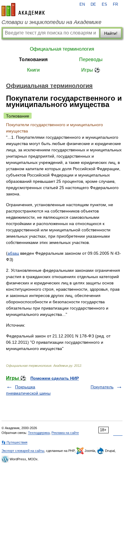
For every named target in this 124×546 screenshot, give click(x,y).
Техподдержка (39, 433)
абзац (13, 253)
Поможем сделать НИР (54, 378)
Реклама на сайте (65, 433)
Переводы (91, 59)
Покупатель (102, 386)
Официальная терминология (62, 49)
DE (93, 4)
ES (104, 4)
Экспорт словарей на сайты (23, 451)
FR (115, 4)
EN (82, 4)
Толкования (33, 59)
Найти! (110, 33)
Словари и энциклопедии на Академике (51, 22)
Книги (33, 70)
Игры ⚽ (90, 70)
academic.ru (23, 9)
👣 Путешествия (14, 442)
